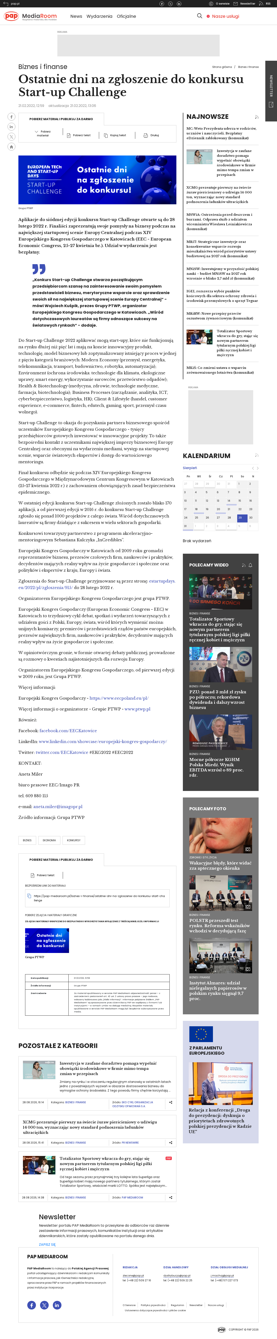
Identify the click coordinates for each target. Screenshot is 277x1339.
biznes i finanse (199, 613)
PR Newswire (130, 1142)
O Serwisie (129, 1305)
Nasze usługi (225, 16)
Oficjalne (126, 16)
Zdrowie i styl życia (203, 857)
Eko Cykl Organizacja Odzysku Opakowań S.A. (132, 1104)
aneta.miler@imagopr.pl (57, 806)
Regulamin (177, 1305)
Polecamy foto (207, 809)
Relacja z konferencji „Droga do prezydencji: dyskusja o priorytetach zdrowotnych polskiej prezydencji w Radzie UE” (220, 1121)
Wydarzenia (100, 16)
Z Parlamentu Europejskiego (206, 1050)
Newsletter (271, 86)
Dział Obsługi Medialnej (229, 1267)
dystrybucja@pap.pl (176, 1275)
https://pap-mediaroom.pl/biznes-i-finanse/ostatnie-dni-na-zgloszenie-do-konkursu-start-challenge (99, 898)
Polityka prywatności (153, 1305)
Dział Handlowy (175, 1267)
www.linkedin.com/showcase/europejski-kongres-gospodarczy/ (103, 741)
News (76, 16)
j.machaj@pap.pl (222, 1275)
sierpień (190, 467)
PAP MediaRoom (132, 1197)
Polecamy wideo (209, 565)
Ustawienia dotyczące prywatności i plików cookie (155, 1310)
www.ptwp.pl (137, 709)
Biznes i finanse (248, 67)
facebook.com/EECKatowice (68, 730)
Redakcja (130, 1267)
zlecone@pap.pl (133, 1275)
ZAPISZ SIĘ (47, 1244)
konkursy (74, 840)
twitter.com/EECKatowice (62, 752)
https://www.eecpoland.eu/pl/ (119, 698)
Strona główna (222, 67)
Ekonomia (49, 840)
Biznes (27, 840)
